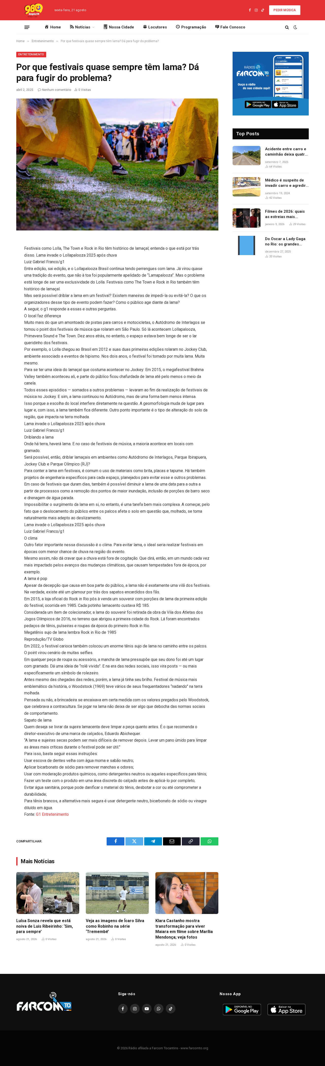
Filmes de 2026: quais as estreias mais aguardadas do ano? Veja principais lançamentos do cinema (287, 214)
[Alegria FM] (33, 10)
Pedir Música (284, 10)
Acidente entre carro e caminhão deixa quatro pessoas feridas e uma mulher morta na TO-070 (286, 152)
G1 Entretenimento (52, 814)
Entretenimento (31, 54)
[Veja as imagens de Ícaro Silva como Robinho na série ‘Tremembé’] (117, 893)
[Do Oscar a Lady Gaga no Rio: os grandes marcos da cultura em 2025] (247, 245)
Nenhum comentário (56, 90)
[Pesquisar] (287, 27)
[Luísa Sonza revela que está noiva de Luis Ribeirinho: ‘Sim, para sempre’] (47, 893)
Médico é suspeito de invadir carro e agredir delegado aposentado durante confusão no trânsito (285, 183)
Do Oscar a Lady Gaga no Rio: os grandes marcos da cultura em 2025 (285, 242)
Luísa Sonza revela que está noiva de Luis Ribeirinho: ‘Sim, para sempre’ (44, 926)
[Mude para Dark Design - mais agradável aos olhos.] (294, 27)
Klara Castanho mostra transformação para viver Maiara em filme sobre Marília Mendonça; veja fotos (184, 929)
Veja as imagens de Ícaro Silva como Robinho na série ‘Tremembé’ (115, 926)
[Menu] (26, 27)
